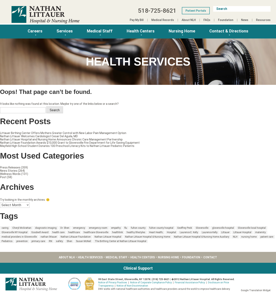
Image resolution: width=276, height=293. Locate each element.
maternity (260, 232)
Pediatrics (7, 241)
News (244, 20)
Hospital (171, 232)
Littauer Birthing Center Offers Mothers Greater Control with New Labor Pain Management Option (63, 133)
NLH (235, 236)
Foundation (225, 20)
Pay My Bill (137, 20)
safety (59, 241)
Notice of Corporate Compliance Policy (151, 282)
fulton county (138, 228)
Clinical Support (138, 268)
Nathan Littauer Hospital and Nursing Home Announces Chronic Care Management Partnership (61, 139)
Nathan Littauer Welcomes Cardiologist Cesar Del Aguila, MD (39, 136)
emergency (79, 228)
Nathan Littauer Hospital (108, 236)
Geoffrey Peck (184, 228)
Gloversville (202, 228)
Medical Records (162, 20)
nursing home (249, 236)
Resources (263, 20)
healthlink (117, 232)
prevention (22, 241)
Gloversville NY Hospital (14, 232)
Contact (210, 257)
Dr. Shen (64, 228)
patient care (266, 236)
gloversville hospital (223, 228)
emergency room (98, 228)
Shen (69, 241)
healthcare (74, 232)
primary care (38, 241)
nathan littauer (49, 236)
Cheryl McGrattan (21, 228)
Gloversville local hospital (252, 228)
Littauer (225, 232)
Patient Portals (195, 10)
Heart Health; (156, 232)
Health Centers (141, 31)
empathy (116, 228)
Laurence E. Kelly (189, 232)
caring (5, 228)
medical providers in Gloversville (19, 236)
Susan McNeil (83, 241)
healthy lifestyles (136, 232)
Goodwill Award (39, 232)
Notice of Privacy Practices (112, 282)
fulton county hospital (161, 228)
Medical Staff (100, 31)
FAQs (206, 20)
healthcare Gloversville (96, 232)
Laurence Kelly (209, 232)
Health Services (90, 257)
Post (3, 177)
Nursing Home (182, 31)
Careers (35, 31)
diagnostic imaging (46, 228)
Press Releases (10, 167)
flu (125, 228)
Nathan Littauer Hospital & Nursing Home (147, 236)
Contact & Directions (228, 31)
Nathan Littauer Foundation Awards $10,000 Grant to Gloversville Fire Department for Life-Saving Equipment (70, 142)
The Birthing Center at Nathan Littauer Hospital (120, 241)
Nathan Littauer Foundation (76, 236)
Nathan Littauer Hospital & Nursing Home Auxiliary (201, 236)
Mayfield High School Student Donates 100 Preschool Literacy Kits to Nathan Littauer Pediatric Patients (67, 146)
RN (50, 241)
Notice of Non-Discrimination (132, 285)
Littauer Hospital (242, 232)
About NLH (189, 20)
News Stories (8, 170)
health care (58, 232)
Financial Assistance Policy (190, 282)
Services (65, 31)
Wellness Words (10, 174)
